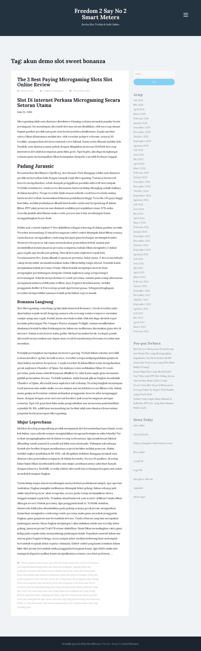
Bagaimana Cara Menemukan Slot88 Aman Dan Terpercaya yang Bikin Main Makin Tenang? (154, 363)
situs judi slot (140, 434)
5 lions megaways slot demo (34, 563)
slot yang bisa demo (78, 603)
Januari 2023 (140, 286)
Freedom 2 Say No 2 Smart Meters (100, 14)
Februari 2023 (141, 281)
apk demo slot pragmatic (61, 567)
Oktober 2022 (140, 299)
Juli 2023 (138, 259)
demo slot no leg (57, 579)
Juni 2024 (138, 209)
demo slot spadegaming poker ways (43, 587)
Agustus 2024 (140, 200)
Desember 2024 (141, 182)
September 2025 (142, 141)
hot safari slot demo (38, 591)
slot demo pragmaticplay (56, 603)
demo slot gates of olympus (73, 575)
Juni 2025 (138, 154)
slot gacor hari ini (143, 479)
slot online (139, 425)
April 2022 (138, 322)
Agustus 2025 (141, 145)
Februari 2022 (141, 331)
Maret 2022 (139, 327)
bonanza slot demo (37, 571)
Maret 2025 (139, 168)
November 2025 (142, 132)
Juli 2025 (138, 150)
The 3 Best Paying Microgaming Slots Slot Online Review (64, 82)
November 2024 (141, 186)
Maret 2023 (139, 277)
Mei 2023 (138, 268)
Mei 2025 (138, 159)
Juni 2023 (138, 263)
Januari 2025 (140, 177)
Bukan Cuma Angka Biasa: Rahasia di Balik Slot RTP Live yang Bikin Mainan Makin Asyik (153, 403)
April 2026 (138, 109)
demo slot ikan (42, 579)
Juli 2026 (138, 100)
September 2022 (142, 304)
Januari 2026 (140, 123)
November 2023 (141, 240)
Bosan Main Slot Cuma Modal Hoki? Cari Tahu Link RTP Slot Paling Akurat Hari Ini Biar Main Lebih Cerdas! (154, 376)
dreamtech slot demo (72, 587)
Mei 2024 (138, 213)
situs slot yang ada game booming (68, 599)
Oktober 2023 (140, 245)
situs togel (139, 496)
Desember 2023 (141, 236)
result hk (138, 461)
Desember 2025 (141, 127)
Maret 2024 (139, 222)
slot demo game (35, 603)
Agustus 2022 (140, 308)
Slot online (139, 452)
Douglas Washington (53, 90)
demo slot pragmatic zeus (65, 583)
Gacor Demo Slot (81, 90)
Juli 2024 (138, 204)
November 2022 (141, 295)
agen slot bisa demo (58, 563)
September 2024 (142, 195)
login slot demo (32, 595)
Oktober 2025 (141, 136)
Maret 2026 (139, 114)
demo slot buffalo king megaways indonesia (38, 575)
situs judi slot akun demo (40, 599)
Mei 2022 (138, 317)
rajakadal (138, 488)
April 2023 (138, 272)
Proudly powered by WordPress (81, 643)
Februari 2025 (141, 172)
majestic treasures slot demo (74, 595)
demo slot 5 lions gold (84, 571)
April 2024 (138, 218)
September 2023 (142, 249)
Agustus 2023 (140, 254)
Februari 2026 (141, 118)
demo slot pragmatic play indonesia (34, 583)
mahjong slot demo (50, 595)
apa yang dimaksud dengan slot (32, 567)
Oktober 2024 (140, 191)
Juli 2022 (138, 313)
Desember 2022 (141, 290)
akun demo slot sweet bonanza (84, 563)
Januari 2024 (140, 231)
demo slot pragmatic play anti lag (82, 579)
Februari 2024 (141, 227)
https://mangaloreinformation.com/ (153, 443)
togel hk (137, 470)
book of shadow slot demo (60, 571)
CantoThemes (130, 643)
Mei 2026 (138, 104)
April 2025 (139, 163)
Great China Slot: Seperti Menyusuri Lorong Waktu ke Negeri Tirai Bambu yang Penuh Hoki (153, 390)
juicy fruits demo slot (59, 591)
